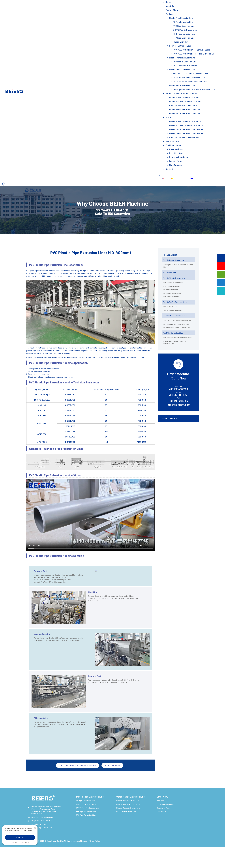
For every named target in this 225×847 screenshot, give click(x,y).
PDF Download (112, 765)
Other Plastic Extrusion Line (130, 796)
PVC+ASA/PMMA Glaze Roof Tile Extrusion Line (194, 53)
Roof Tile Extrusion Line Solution (184, 137)
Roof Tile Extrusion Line (180, 45)
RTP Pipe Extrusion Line (184, 37)
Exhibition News (176, 153)
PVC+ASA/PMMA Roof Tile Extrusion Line (191, 49)
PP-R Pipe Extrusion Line (184, 34)
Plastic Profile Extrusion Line (182, 57)
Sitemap (83, 841)
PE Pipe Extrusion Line (183, 22)
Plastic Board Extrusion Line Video (185, 113)
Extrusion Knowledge (178, 157)
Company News (176, 149)
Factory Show (171, 10)
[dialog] (20, 835)
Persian (186, 178)
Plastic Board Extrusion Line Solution (186, 129)
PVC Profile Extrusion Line (185, 61)
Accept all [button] (19, 837)
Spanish (176, 178)
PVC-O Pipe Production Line (173, 283)
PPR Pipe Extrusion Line (86, 811)
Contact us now (168, 418)
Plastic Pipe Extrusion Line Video (184, 97)
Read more (13, 833)
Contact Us (161, 811)
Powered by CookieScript (20, 842)
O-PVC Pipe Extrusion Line (185, 30)
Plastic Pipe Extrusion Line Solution (185, 121)
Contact (169, 169)
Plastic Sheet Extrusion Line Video (185, 109)
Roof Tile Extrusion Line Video (183, 105)
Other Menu (162, 796)
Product (169, 14)
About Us (169, 6)
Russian (196, 178)
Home (168, 2)
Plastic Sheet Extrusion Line (182, 69)
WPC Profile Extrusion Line (185, 65)
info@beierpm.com (178, 404)
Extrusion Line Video (165, 804)
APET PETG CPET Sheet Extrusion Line (190, 73)
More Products (175, 165)
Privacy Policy (94, 841)
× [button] (35, 828)
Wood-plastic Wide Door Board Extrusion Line (194, 89)
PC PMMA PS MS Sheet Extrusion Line (190, 81)
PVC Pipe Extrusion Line (184, 26)
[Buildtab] (15, 90)
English (166, 178)
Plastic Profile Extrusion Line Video (185, 101)
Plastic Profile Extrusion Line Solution (186, 125)
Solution (169, 117)
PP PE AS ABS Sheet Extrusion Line (189, 77)
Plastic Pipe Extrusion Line (181, 18)
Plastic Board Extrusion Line (182, 85)
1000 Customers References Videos (181, 93)
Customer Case (172, 141)
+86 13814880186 (47, 817)
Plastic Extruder (180, 41)
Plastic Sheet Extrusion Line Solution (186, 133)
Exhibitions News (173, 145)
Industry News (175, 161)
